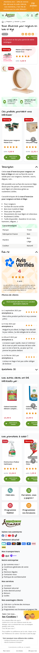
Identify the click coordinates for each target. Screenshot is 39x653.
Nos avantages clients (12, 600)
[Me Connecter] (32, 15)
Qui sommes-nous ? (11, 565)
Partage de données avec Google (14, 640)
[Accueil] (3, 22)
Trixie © (4, 34)
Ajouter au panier (13, 157)
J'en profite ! (33, 6)
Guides (6, 596)
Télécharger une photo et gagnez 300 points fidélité (20, 303)
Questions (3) (9, 369)
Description (7, 167)
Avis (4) (5, 252)
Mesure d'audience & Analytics (13, 642)
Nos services (8, 581)
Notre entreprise (10, 560)
